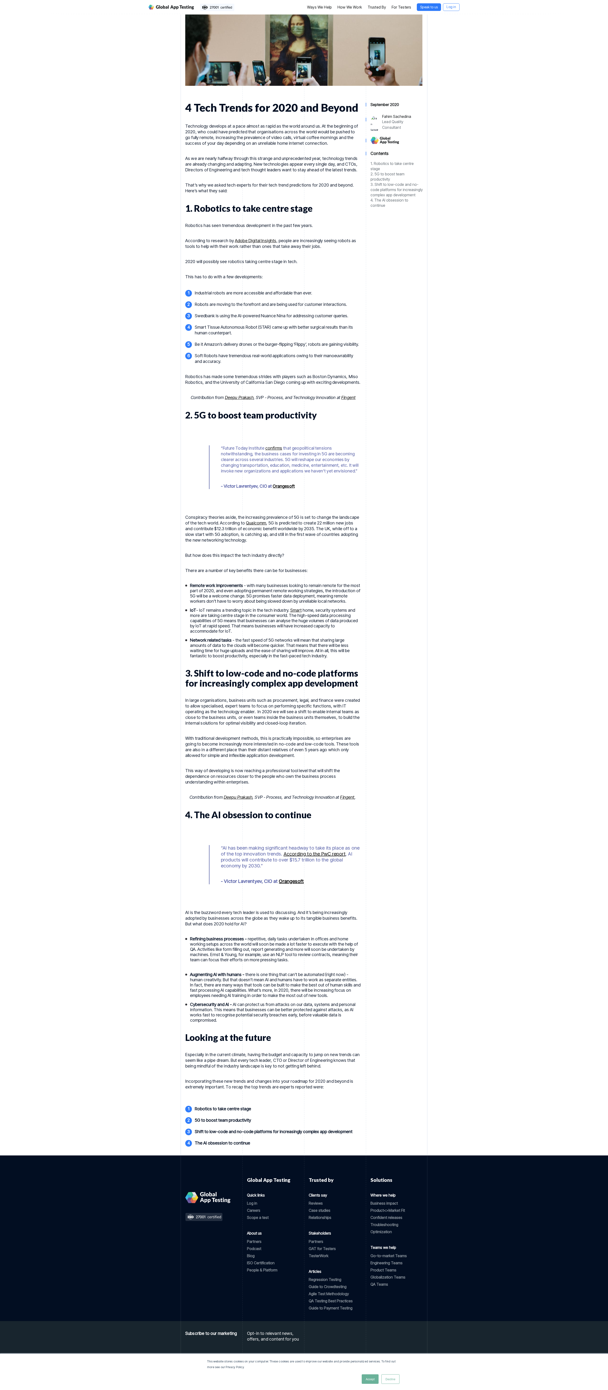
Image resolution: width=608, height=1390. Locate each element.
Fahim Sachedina (396, 116)
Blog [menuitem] (251, 1255)
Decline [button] (390, 1379)
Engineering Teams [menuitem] (386, 1262)
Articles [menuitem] (315, 1271)
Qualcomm (256, 522)
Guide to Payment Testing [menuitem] (330, 1308)
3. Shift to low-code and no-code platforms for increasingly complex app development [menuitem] (396, 189)
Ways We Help (319, 7)
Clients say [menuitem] (318, 1195)
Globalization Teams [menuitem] (387, 1277)
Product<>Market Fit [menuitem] (387, 1210)
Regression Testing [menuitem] (325, 1279)
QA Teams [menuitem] (379, 1284)
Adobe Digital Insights (255, 240)
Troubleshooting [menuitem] (384, 1224)
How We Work (349, 7)
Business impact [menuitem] (384, 1203)
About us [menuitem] (254, 1233)
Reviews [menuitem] (316, 1203)
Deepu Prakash (239, 397)
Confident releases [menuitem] (386, 1217)
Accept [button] (370, 1379)
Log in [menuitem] (252, 1203)
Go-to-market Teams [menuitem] (388, 1255)
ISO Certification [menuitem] (261, 1262)
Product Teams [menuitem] (383, 1270)
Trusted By (377, 7)
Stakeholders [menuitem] (320, 1233)
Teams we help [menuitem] (383, 1247)
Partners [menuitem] (254, 1241)
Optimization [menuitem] (381, 1231)
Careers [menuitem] (253, 1210)
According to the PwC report (315, 854)
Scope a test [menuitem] (258, 1217)
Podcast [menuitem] (254, 1248)
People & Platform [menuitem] (262, 1270)
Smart (296, 610)
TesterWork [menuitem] (318, 1255)
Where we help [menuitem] (383, 1195)
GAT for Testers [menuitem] (322, 1248)
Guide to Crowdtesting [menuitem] (328, 1286)
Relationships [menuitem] (320, 1217)
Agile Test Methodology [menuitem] (329, 1293)
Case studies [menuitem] (319, 1210)
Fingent (348, 397)
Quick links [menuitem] (256, 1195)
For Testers (401, 7)
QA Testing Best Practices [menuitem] (331, 1301)
